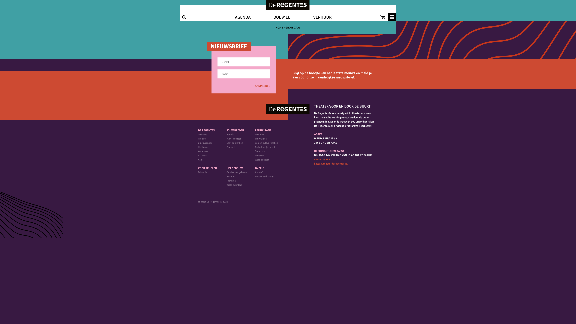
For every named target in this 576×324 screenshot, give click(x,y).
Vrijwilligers (261, 138)
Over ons (202, 134)
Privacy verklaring (264, 176)
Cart (382, 17)
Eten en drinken (234, 142)
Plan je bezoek (233, 138)
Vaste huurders (234, 184)
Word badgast (262, 159)
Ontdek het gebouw (236, 172)
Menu (392, 17)
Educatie (202, 172)
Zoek (184, 17)
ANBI (200, 159)
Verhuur (322, 17)
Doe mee (281, 17)
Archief (258, 172)
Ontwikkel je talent (265, 147)
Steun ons (260, 151)
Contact (230, 147)
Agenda (243, 17)
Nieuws (202, 138)
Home (279, 27)
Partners (202, 155)
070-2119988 (322, 159)
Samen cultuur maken (266, 142)
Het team (203, 147)
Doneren (259, 155)
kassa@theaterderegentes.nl (331, 163)
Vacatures (203, 151)
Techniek (231, 180)
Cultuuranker (205, 142)
